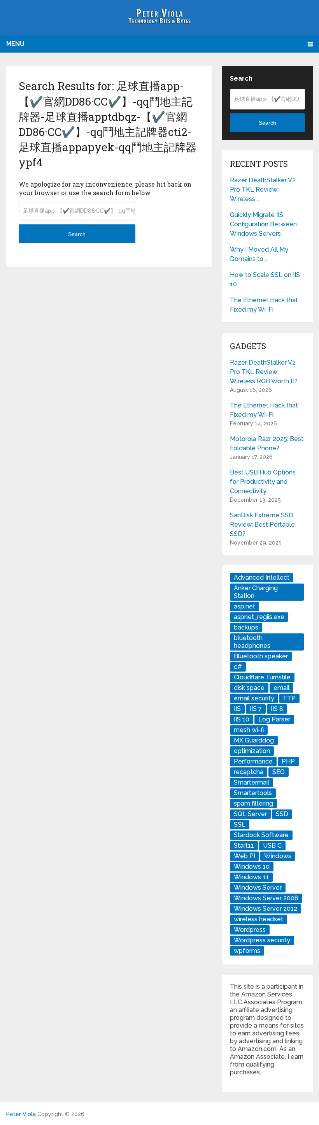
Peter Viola (21, 1114)
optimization (252, 751)
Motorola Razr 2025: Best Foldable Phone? (266, 443)
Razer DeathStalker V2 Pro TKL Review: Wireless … (263, 189)
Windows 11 (251, 877)
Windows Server (258, 887)
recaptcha (248, 772)
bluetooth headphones (252, 641)
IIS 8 (277, 708)
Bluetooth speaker (261, 656)
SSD (282, 814)
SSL (239, 824)
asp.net (244, 606)
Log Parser (274, 719)
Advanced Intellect (261, 577)
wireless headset (258, 919)
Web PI (244, 856)
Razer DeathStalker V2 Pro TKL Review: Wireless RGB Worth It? (264, 372)
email (281, 687)
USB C (272, 845)
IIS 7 (256, 708)
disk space (249, 687)
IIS (237, 708)
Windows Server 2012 (265, 908)
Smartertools (253, 793)
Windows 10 (252, 866)
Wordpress (250, 929)
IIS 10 (241, 719)
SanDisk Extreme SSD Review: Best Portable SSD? (262, 524)
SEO (278, 772)
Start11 (244, 845)
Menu (15, 44)
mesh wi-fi (249, 730)
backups (246, 627)
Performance (253, 761)
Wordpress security (262, 940)
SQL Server (250, 814)
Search (77, 234)
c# (238, 666)
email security (254, 698)
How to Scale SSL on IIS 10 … (265, 279)
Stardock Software (261, 835)
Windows (277, 856)
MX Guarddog (254, 740)
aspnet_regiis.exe (259, 617)
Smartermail (251, 782)
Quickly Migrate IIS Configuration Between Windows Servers (263, 224)
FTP (289, 698)
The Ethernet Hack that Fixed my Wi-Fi (264, 304)
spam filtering (253, 803)
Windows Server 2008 (266, 898)
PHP (288, 761)
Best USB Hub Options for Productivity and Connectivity (263, 482)
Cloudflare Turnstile (262, 677)
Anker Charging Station (256, 592)
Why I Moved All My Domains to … (259, 254)
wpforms (247, 950)
